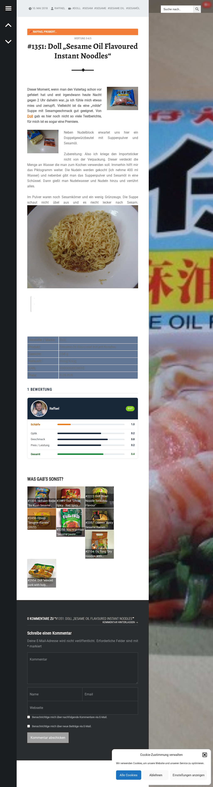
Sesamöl (134, 8)
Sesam (88, 8)
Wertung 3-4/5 (82, 38)
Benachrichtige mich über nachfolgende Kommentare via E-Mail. (69, 717)
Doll (30, 116)
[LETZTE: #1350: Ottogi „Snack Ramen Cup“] (8, 41)
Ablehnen (155, 775)
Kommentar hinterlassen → (120, 622)
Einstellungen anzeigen (188, 775)
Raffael (59, 8)
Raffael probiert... (43, 31)
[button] (205, 755)
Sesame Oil (116, 8)
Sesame (101, 8)
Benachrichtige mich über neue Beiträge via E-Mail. (61, 726)
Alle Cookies (128, 775)
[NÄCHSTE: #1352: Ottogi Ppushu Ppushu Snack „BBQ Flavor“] (8, 25)
